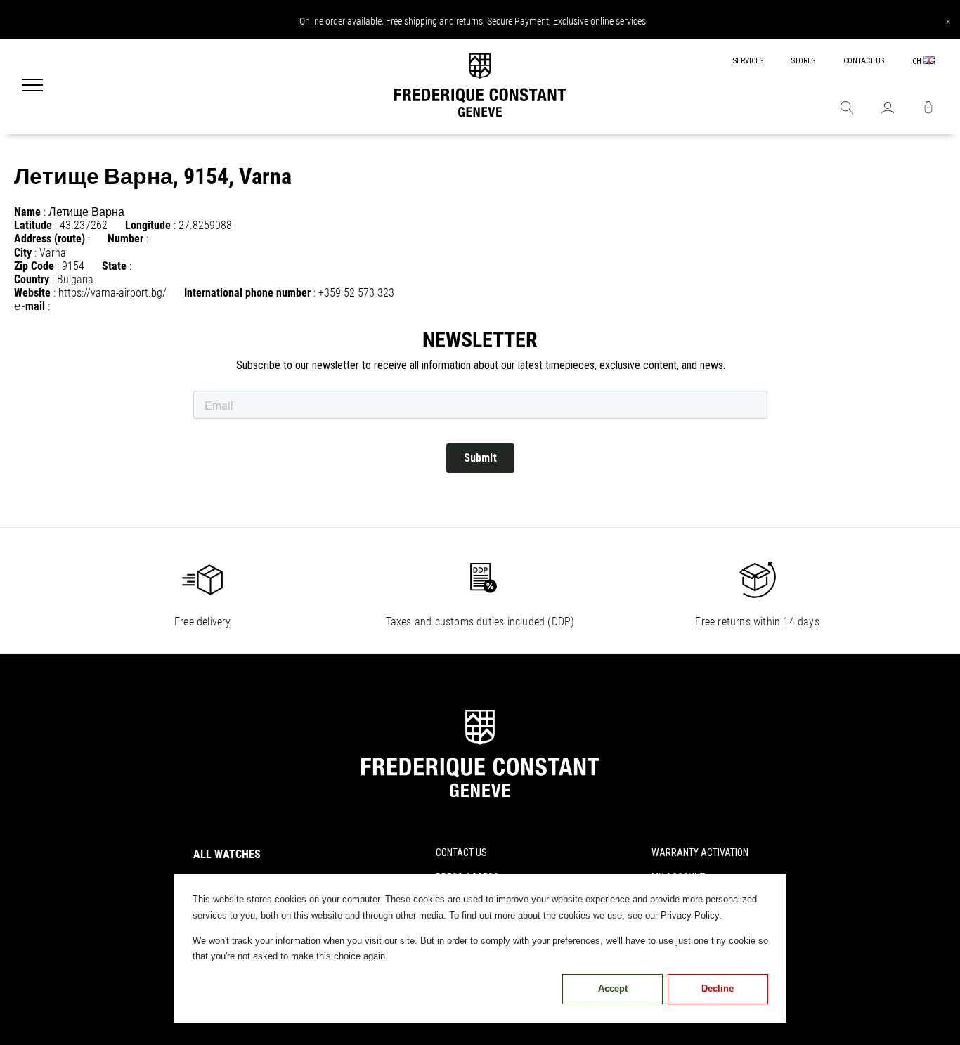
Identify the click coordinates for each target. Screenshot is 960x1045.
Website (32, 292)
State (114, 266)
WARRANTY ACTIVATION (699, 852)
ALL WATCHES (227, 854)
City (23, 252)
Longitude (148, 225)
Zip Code (34, 266)
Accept (613, 988)
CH (917, 61)
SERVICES (748, 60)
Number (125, 238)
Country (31, 279)
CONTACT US (863, 60)
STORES (803, 60)
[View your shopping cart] (928, 109)
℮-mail (29, 306)
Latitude (33, 225)
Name (27, 212)
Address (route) (49, 238)
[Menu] (32, 86)
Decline (717, 988)
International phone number (247, 292)
